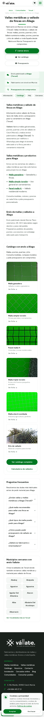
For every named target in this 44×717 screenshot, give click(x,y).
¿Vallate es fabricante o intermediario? (19, 544)
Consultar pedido (25, 675)
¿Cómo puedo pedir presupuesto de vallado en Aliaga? (20, 533)
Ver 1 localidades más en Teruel (18, 618)
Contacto (29, 668)
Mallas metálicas (11, 665)
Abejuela (30, 580)
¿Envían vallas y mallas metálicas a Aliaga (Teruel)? (21, 499)
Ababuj (14, 580)
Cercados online (23, 671)
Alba (14, 602)
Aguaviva (30, 586)
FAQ (29, 96)
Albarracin (14, 612)
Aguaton (14, 586)
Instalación (9, 671)
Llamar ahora (23, 51)
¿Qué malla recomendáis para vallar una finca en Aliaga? (19, 510)
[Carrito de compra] (34, 3)
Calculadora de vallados (22, 469)
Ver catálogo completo (22, 462)
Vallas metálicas (28, 665)
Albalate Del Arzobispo (30, 604)
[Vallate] (16, 3)
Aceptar (12, 711)
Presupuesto (23, 63)
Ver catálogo (23, 57)
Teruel (30, 10)
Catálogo (20, 96)
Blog (34, 671)
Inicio (11, 10)
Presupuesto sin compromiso (23, 90)
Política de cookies (24, 706)
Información (7, 96)
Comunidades (20, 10)
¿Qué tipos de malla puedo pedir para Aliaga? (20, 521)
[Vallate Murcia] (20, 648)
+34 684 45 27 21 (14, 689)
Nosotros (18, 668)
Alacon (30, 593)
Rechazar (31, 711)
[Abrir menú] (40, 3)
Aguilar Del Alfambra (14, 594)
